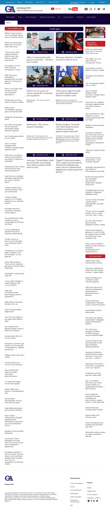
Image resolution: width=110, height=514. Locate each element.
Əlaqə (19, 2)
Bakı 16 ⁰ (40, 2)
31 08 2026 (28, 2)
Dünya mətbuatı (68, 17)
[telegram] (103, 9)
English (102, 2)
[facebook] (95, 9)
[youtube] (73, 9)
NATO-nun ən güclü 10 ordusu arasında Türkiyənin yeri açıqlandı (40, 93)
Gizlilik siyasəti (92, 494)
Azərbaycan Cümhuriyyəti (47, 17)
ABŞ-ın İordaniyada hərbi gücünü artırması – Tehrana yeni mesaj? (40, 59)
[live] (56, 9)
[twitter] (99, 9)
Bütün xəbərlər (10, 17)
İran (59, 17)
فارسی (92, 2)
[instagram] (90, 9)
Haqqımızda (9, 2)
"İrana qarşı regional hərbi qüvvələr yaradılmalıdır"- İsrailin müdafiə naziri (68, 93)
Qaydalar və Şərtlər (94, 498)
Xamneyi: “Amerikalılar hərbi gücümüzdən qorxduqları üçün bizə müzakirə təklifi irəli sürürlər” (40, 164)
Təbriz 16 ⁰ (53, 2)
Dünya (20, 17)
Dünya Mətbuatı (76, 490)
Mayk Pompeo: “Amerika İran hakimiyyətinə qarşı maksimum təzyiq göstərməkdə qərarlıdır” (67, 128)
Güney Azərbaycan (31, 17)
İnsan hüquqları (91, 17)
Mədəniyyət (79, 17)
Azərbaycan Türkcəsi (77, 2)
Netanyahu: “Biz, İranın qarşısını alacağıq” (37, 125)
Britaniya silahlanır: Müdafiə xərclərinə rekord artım (69, 58)
